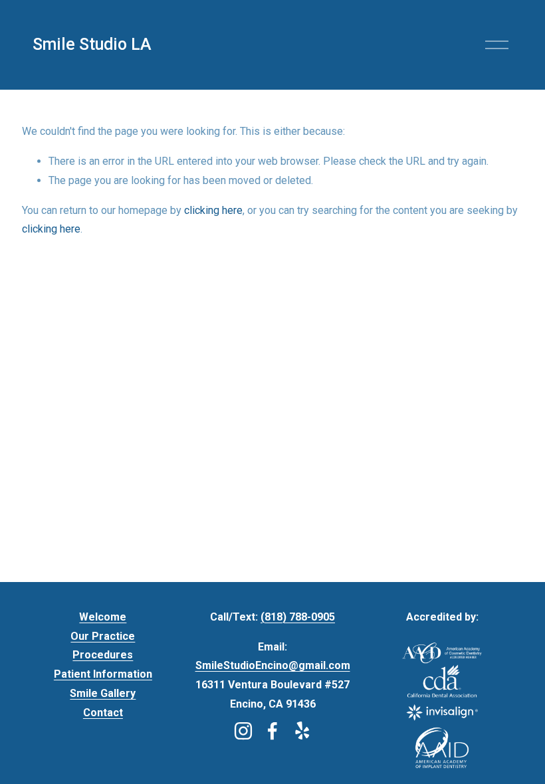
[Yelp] (301, 731)
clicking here (213, 210)
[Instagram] (243, 731)
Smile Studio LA (92, 44)
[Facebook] (272, 731)
